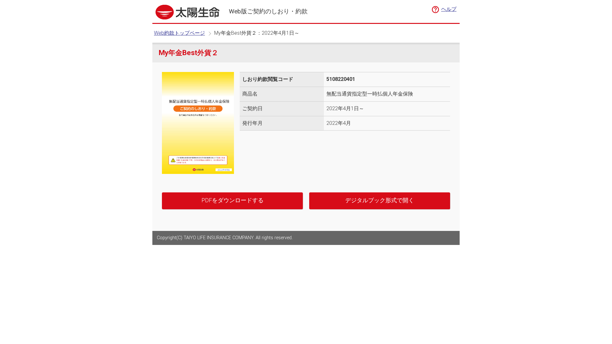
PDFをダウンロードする (232, 200)
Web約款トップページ (179, 33)
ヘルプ (448, 9)
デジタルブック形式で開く (379, 200)
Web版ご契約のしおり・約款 (268, 11)
